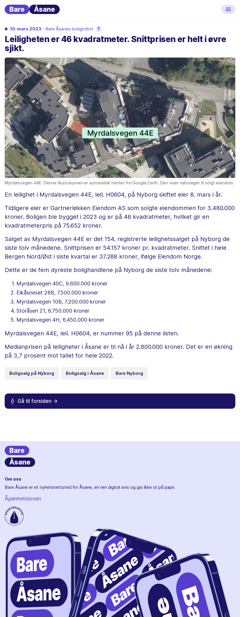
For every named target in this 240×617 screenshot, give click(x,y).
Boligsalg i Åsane (85, 373)
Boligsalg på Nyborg (31, 373)
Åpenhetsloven (23, 498)
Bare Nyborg (129, 373)
